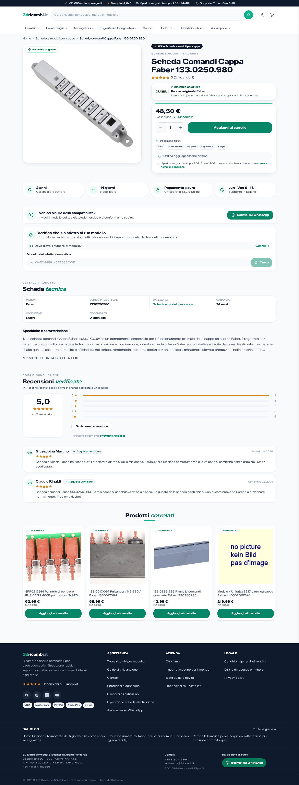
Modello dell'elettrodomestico (49, 254)
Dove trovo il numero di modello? (152, 246)
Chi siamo (173, 661)
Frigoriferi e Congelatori (117, 28)
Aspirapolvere (221, 28)
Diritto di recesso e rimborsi (244, 669)
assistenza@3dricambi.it (180, 763)
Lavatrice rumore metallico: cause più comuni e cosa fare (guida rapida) (149, 738)
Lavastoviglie (55, 28)
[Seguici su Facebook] (27, 695)
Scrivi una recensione (92, 426)
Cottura (166, 28)
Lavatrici (31, 28)
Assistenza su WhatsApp (125, 710)
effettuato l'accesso (112, 435)
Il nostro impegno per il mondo (187, 669)
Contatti (113, 678)
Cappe (147, 28)
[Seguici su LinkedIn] (47, 695)
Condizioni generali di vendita (245, 661)
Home (27, 38)
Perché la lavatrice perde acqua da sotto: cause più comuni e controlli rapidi (230, 738)
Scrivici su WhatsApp (253, 215)
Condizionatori (191, 28)
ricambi (35, 14)
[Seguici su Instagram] (37, 695)
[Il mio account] (262, 14)
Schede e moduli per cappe (55, 38)
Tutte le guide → (264, 729)
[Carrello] (271, 14)
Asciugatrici (82, 28)
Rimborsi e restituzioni (123, 694)
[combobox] (149, 15)
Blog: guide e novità (180, 678)
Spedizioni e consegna (123, 686)
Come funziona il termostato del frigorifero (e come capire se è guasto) (64, 738)
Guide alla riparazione (122, 669)
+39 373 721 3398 (176, 759)
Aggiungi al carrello (230, 127)
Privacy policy (234, 678)
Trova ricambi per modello (125, 661)
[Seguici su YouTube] (57, 695)
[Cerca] (248, 14)
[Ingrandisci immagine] (82, 103)
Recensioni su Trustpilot (183, 686)
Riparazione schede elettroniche (130, 702)
